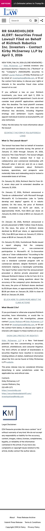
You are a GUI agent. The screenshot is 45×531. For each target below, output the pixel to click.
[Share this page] (41, 20)
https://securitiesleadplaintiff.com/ (17, 393)
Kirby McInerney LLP (13, 66)
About (12, 517)
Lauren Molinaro (16, 75)
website (10, 362)
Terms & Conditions (33, 522)
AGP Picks (5, 4)
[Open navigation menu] (4, 20)
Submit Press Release (13, 522)
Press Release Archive (26, 517)
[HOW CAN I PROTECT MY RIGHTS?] (22, 336)
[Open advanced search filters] (35, 20)
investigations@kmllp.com (23, 78)
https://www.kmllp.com (11, 390)
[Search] (30, 20)
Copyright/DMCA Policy (16, 527)
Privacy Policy (34, 527)
